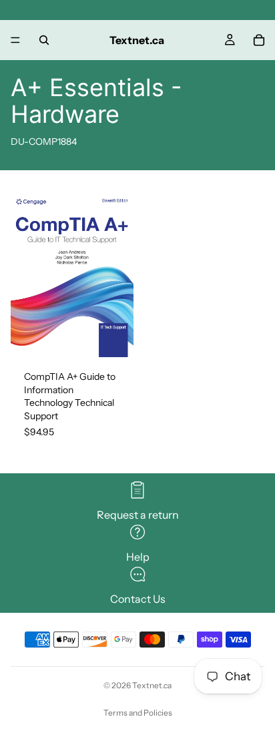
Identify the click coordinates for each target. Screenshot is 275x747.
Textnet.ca (152, 685)
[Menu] (15, 40)
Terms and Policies (137, 713)
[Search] (44, 40)
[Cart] (259, 40)
